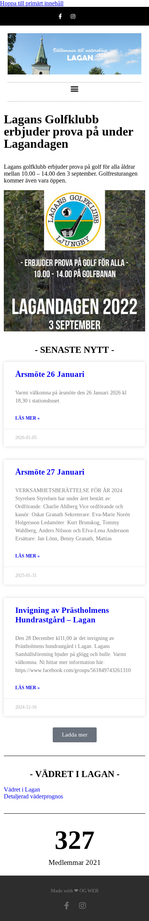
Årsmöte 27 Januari (49, 472)
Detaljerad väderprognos (33, 796)
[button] (74, 88)
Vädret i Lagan (22, 789)
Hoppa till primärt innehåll (31, 3)
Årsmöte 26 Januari (49, 374)
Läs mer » (27, 418)
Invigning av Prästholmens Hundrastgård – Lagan (62, 615)
